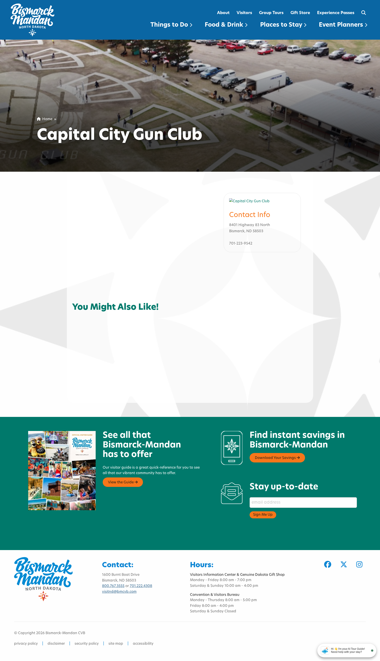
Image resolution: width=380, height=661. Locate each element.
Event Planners (342, 25)
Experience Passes (335, 13)
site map (115, 644)
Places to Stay (282, 25)
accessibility (143, 644)
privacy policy (26, 644)
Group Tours (271, 13)
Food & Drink (225, 25)
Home (46, 119)
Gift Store (300, 13)
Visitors (244, 13)
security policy (87, 644)
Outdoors (84, 309)
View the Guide (121, 482)
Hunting (107, 309)
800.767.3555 (113, 586)
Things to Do (170, 25)
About (223, 13)
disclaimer (56, 644)
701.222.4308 (141, 586)
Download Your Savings (276, 458)
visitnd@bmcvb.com (119, 592)
